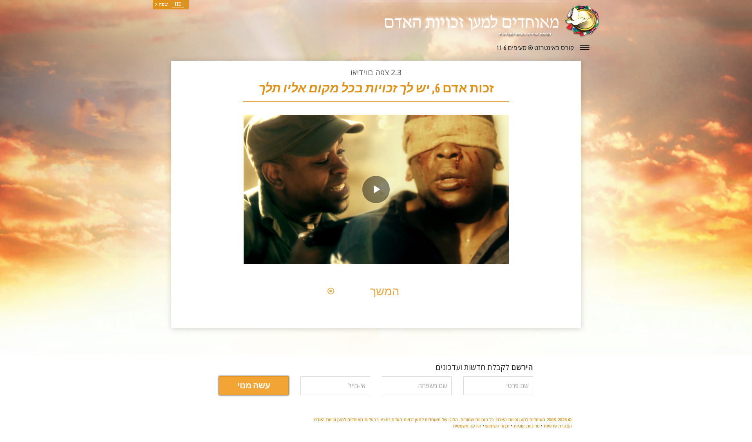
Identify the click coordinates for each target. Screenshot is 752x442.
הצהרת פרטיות (558, 426)
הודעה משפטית (467, 426)
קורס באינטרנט (553, 47)
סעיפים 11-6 (512, 47)
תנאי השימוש (497, 426)
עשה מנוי (253, 385)
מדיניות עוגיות (526, 426)
